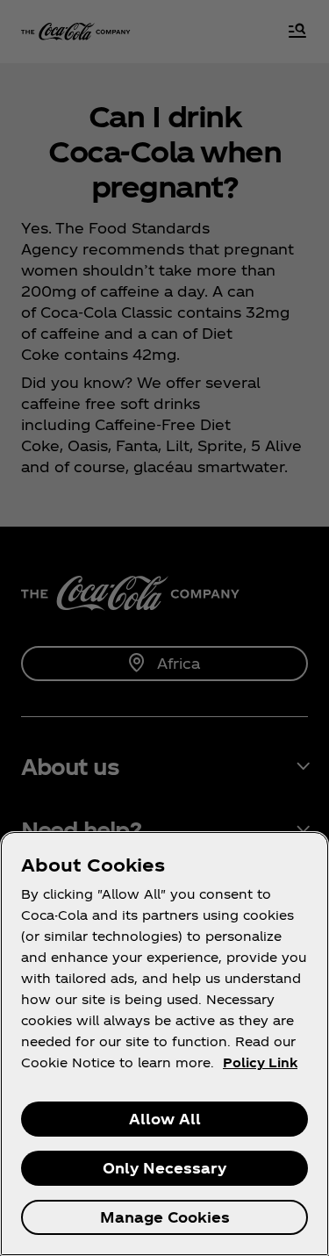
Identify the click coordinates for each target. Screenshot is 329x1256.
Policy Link (260, 1062)
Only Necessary (164, 1167)
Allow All (165, 1118)
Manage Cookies (165, 1217)
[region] (164, 1043)
